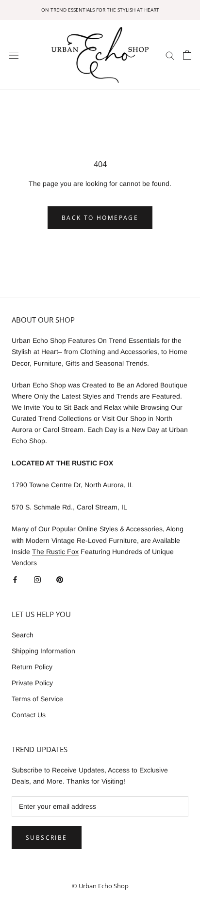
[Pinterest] (59, 579)
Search (22, 635)
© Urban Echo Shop (100, 885)
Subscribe (46, 837)
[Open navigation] (13, 55)
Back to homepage (100, 218)
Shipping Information (43, 651)
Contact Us (29, 715)
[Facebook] (15, 579)
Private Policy (32, 683)
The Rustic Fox (55, 551)
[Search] (170, 55)
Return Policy (32, 667)
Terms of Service (37, 699)
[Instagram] (37, 579)
